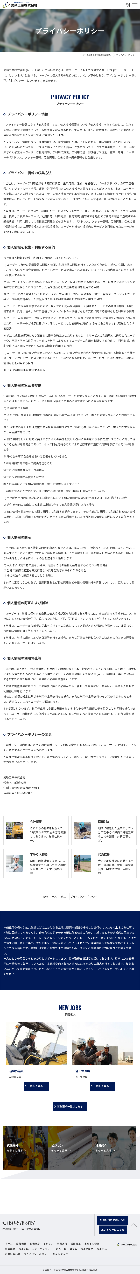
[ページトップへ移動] (134, 1225)
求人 (63, 897)
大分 (45, 897)
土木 (54, 897)
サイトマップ (60, 1254)
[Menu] (135, 4)
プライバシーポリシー (83, 897)
